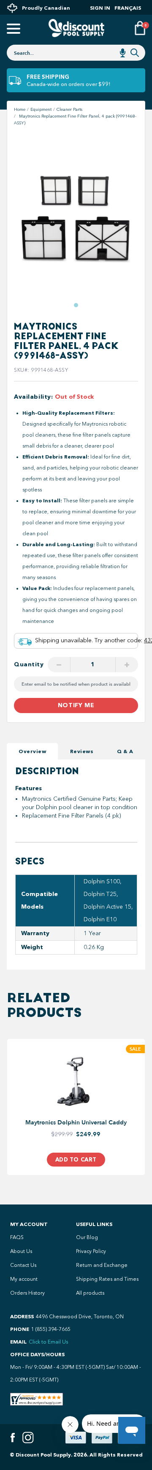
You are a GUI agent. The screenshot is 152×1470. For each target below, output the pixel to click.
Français (127, 8)
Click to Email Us (48, 1342)
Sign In (100, 8)
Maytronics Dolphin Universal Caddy (76, 1122)
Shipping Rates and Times (107, 1279)
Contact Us (23, 1265)
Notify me (76, 705)
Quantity (29, 664)
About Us (21, 1251)
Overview (32, 751)
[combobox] (76, 53)
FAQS (17, 1237)
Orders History (27, 1293)
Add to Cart (76, 1159)
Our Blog (87, 1237)
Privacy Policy (91, 1251)
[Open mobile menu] (12, 29)
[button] (76, 305)
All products (90, 1293)
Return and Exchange (102, 1265)
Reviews (82, 751)
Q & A (125, 751)
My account (24, 1279)
